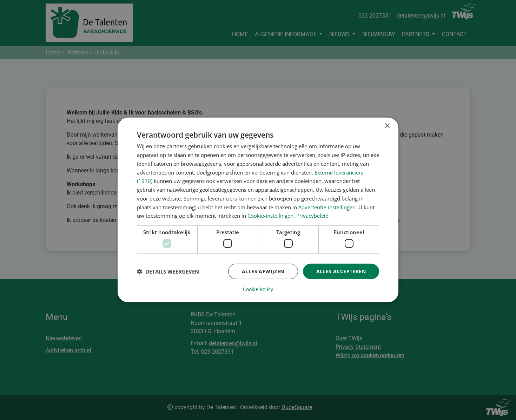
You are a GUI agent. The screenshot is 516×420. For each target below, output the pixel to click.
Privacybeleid (312, 215)
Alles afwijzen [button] (263, 271)
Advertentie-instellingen (327, 206)
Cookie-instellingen (270, 215)
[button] (168, 271)
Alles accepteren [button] (341, 271)
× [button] (387, 126)
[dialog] (258, 210)
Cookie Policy (258, 289)
